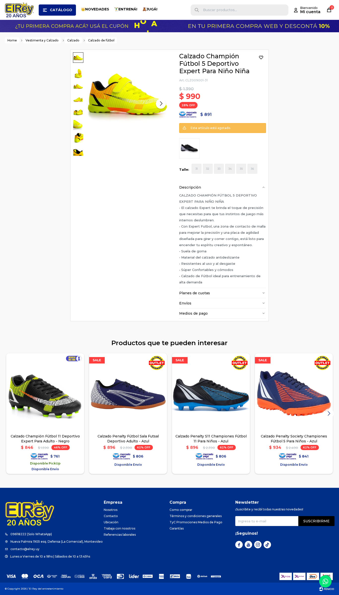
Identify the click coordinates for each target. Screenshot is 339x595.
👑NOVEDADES (95, 9)
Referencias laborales (120, 534)
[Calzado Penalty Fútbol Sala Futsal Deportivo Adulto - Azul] (128, 392)
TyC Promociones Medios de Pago (196, 522)
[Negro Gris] (189, 148)
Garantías (177, 528)
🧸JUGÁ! (149, 9)
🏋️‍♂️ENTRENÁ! (125, 9)
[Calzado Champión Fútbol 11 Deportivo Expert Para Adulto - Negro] (45, 392)
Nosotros (110, 510)
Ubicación (111, 522)
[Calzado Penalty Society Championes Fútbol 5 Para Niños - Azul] (294, 392)
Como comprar (181, 510)
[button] (197, 10)
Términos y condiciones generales (196, 516)
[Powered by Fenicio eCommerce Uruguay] (326, 589)
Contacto (111, 516)
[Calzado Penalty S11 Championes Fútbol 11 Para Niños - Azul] (211, 392)
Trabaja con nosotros (119, 528)
